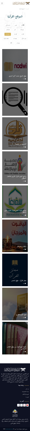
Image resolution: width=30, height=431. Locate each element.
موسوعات (22, 30)
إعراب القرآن (24, 39)
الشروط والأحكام (26, 394)
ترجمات (18, 43)
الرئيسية (27, 9)
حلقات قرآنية (6, 39)
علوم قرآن (7, 34)
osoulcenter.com (9, 429)
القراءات (15, 34)
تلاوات (22, 34)
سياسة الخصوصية (25, 392)
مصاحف (8, 30)
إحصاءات (15, 39)
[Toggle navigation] (2, 3)
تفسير (16, 25)
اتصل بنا (27, 397)
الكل (22, 25)
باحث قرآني (8, 25)
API (11, 43)
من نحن (27, 389)
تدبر (15, 30)
